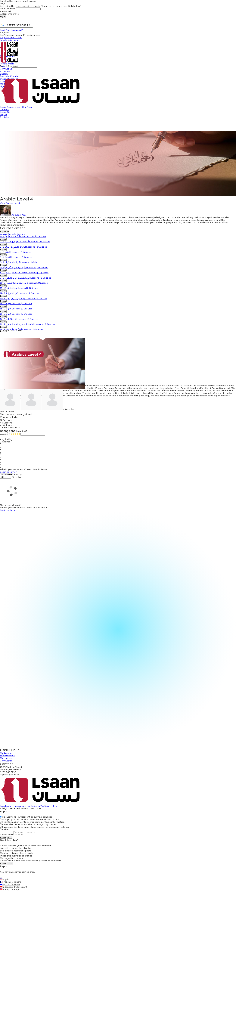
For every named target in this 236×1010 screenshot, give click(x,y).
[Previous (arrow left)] (0, 877)
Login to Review (8, 472)
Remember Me (10, 14)
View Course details (10, 203)
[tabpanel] (118, 221)
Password (5, 11)
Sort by (18, 474)
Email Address (7, 9)
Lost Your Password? (11, 30)
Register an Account (11, 37)
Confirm (10, 864)
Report (9, 837)
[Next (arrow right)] (1, 877)
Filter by (16, 477)
